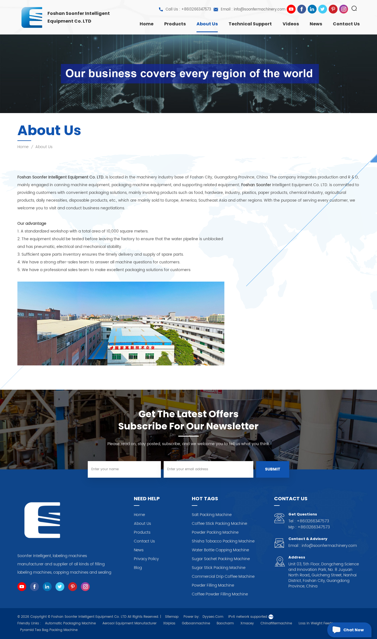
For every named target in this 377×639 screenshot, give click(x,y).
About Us (207, 24)
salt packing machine (212, 515)
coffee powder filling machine (220, 594)
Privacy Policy (146, 559)
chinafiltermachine (276, 623)
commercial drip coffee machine (223, 576)
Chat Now (353, 630)
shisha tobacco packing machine (223, 541)
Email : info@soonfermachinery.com (253, 9)
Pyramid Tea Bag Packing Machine (49, 630)
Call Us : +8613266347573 (188, 9)
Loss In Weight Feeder (316, 623)
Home (146, 24)
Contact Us (346, 24)
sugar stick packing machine (218, 568)
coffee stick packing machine (219, 523)
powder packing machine (215, 532)
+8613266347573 (313, 521)
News (316, 24)
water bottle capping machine (220, 550)
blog (138, 568)
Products (175, 24)
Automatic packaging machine (70, 623)
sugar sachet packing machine (221, 559)
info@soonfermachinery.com (329, 545)
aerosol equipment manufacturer (129, 623)
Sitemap (172, 616)
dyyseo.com (213, 616)
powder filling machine (213, 585)
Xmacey (247, 623)
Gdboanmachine (196, 623)
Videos (291, 24)
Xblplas (169, 623)
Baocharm (225, 623)
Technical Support (250, 24)
